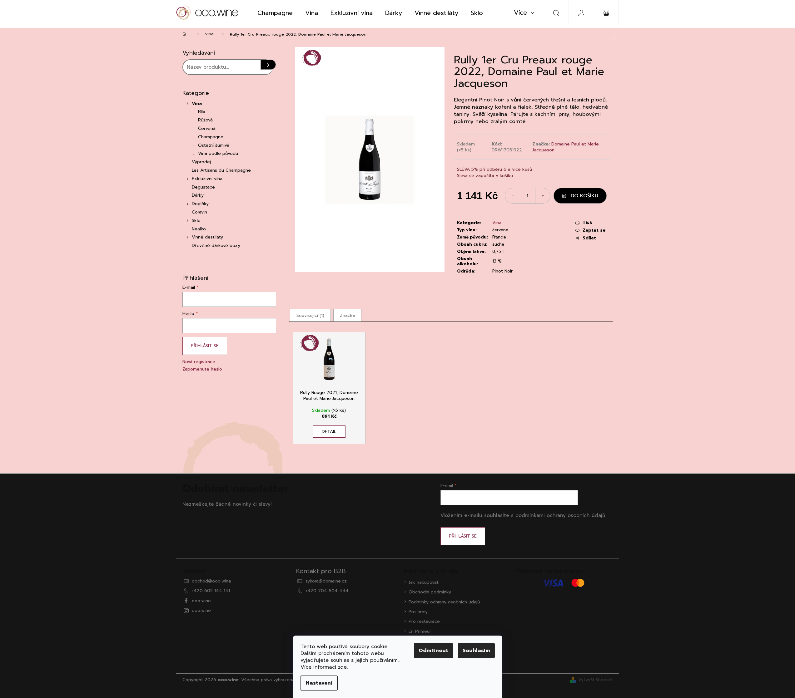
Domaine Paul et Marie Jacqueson (565, 147)
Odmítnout (433, 650)
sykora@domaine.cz (326, 581)
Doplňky (200, 203)
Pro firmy (418, 611)
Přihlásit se (205, 345)
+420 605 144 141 (211, 590)
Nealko (199, 229)
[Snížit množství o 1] (512, 195)
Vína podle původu (218, 153)
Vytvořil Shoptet (595, 680)
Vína (197, 103)
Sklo (196, 220)
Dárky (198, 195)
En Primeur (420, 631)
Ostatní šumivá (213, 145)
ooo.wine (201, 600)
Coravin (199, 212)
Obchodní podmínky (430, 592)
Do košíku (584, 195)
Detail (329, 431)
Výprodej (201, 162)
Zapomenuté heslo (202, 369)
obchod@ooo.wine (211, 581)
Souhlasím (476, 650)
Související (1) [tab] (310, 315)
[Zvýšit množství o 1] (542, 195)
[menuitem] (275, 12)
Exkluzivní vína (207, 178)
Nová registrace (198, 362)
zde (342, 667)
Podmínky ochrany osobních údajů (444, 602)
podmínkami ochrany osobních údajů (560, 515)
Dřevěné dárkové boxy (216, 245)
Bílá (201, 111)
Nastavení (319, 683)
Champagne (210, 137)
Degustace (203, 187)
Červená (207, 128)
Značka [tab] (347, 315)
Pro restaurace (424, 621)
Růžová (205, 120)
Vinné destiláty (207, 237)
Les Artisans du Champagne (221, 170)
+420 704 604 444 (327, 591)
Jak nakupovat (424, 582)
